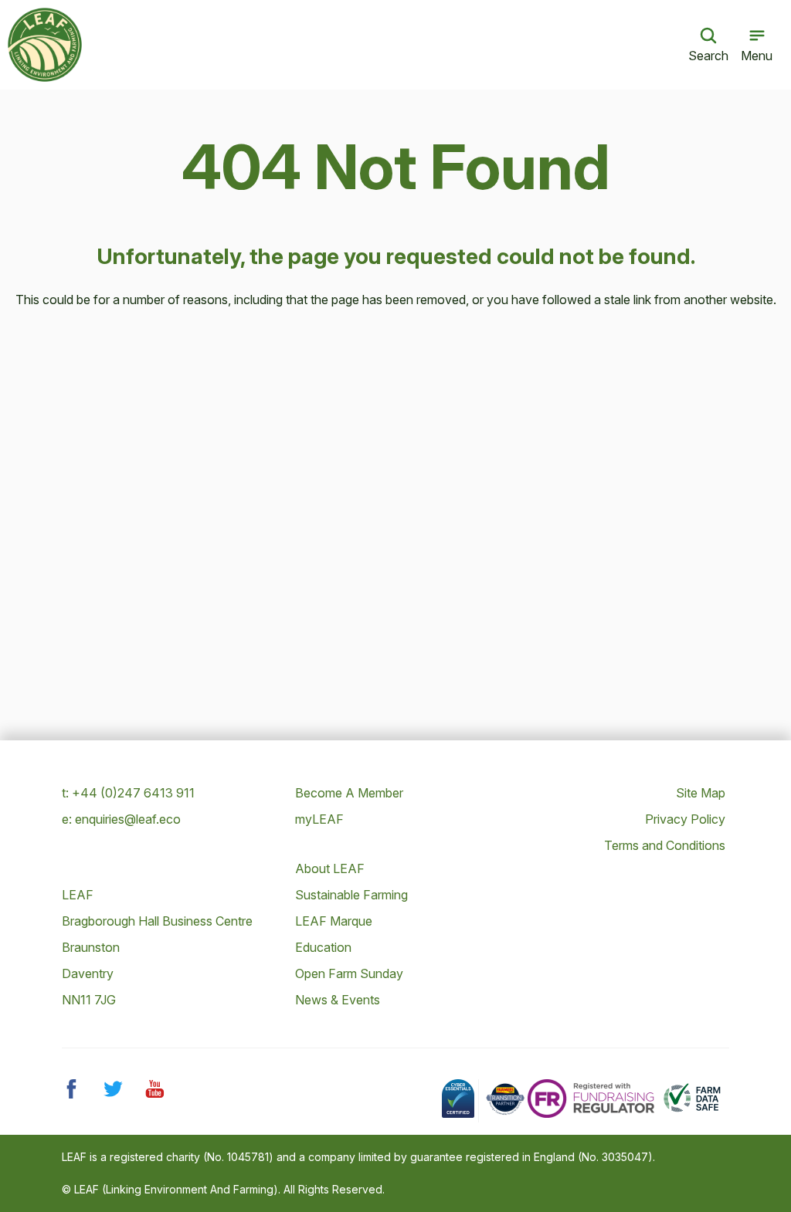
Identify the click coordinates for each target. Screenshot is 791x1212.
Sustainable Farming (351, 894)
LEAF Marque (333, 921)
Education (323, 947)
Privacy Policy (685, 819)
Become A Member (349, 793)
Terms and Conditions (664, 845)
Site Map (700, 793)
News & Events (337, 999)
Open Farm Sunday (349, 973)
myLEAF (319, 819)
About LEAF (330, 868)
